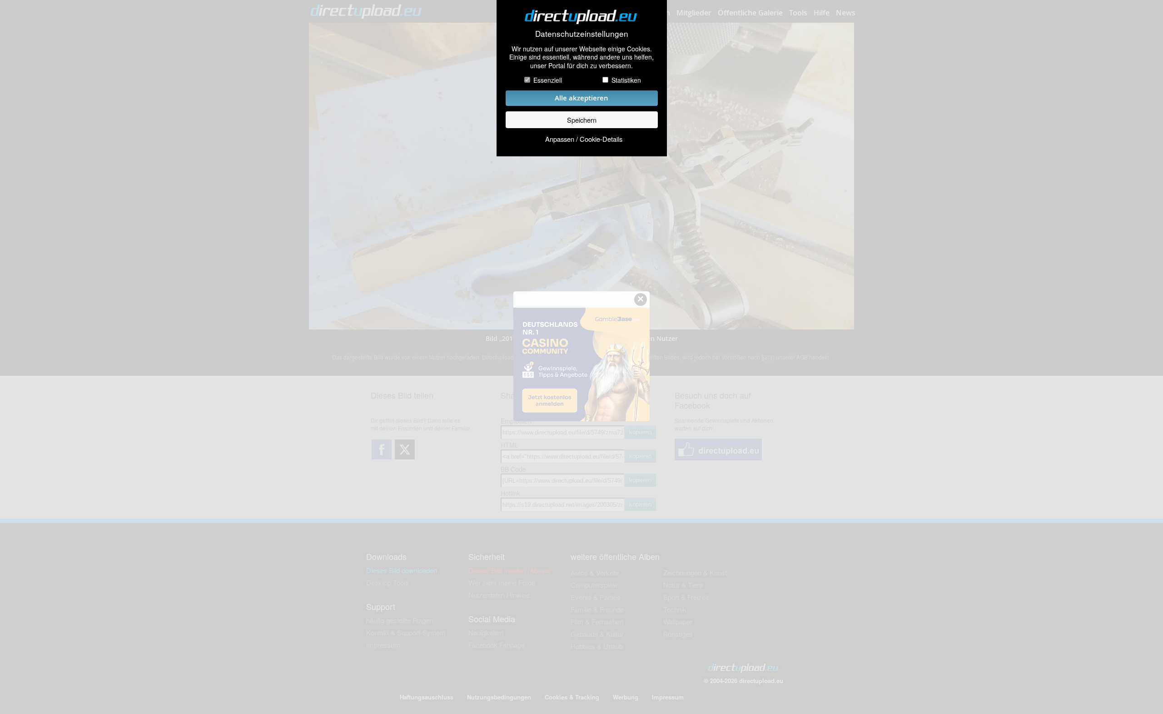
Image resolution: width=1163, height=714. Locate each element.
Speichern (581, 120)
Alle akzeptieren (581, 98)
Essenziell (547, 80)
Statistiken (626, 80)
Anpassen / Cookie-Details (583, 139)
